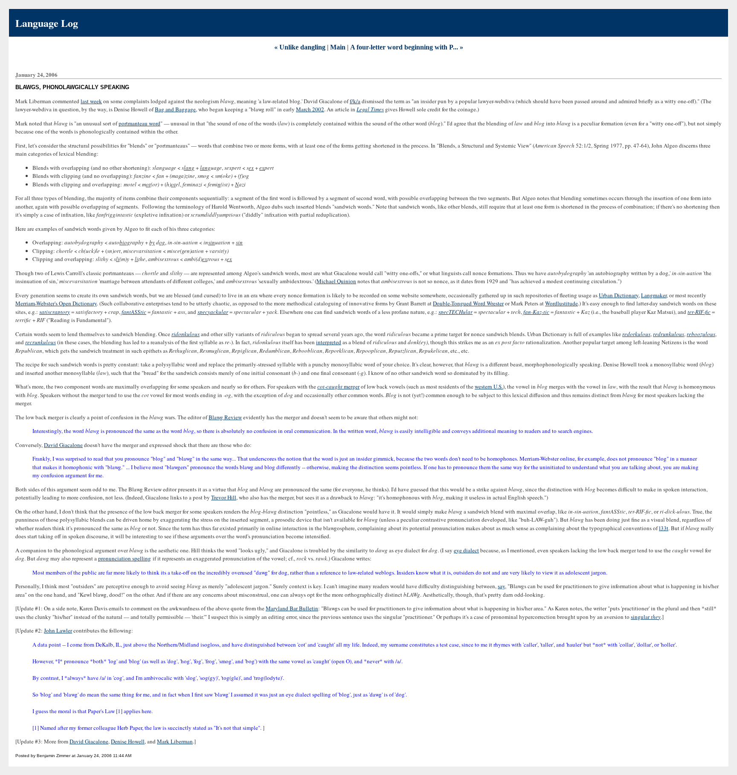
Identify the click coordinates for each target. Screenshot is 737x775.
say (501, 586)
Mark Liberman (175, 741)
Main (337, 47)
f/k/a (355, 101)
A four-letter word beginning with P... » (406, 47)
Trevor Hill (223, 497)
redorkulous (636, 334)
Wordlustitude (561, 303)
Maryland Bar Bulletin (292, 608)
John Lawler (58, 630)
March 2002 (310, 109)
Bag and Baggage (175, 109)
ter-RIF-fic (699, 312)
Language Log (46, 22)
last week (91, 101)
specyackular (212, 312)
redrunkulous (668, 334)
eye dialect (466, 550)
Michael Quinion (336, 281)
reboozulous (701, 334)
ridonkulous (185, 334)
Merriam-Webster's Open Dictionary (56, 303)
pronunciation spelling (124, 558)
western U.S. (489, 386)
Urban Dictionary (618, 295)
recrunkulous (40, 342)
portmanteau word (139, 123)
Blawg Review (225, 417)
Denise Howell (128, 741)
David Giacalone (63, 445)
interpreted (328, 342)
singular (646, 617)
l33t (663, 528)
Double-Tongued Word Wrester (468, 303)
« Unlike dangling (299, 47)
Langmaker (654, 295)
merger (338, 386)
